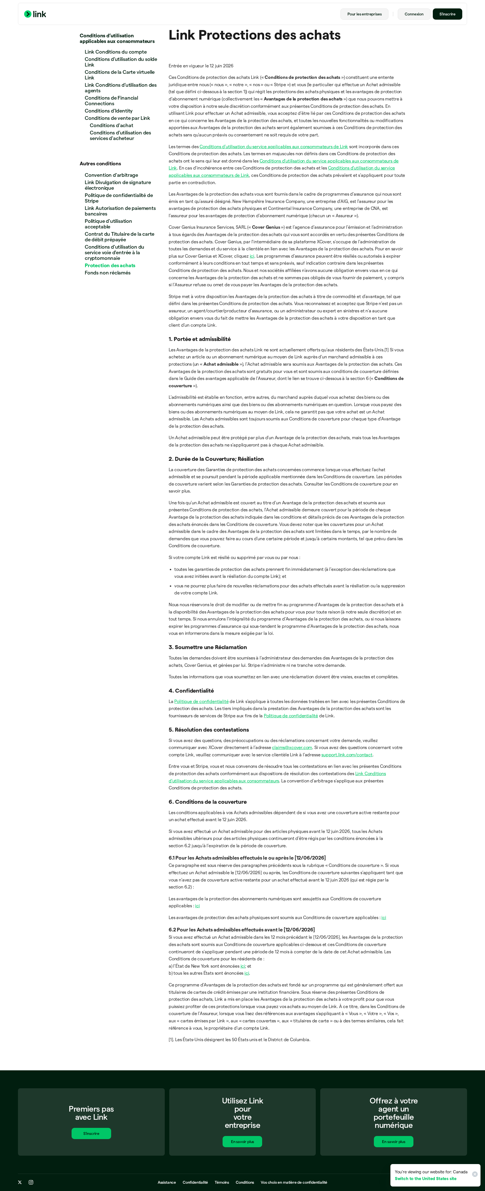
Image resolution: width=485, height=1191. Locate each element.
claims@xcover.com (292, 747)
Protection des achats (110, 265)
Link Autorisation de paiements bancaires (120, 210)
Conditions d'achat (111, 125)
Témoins (222, 1182)
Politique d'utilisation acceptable (108, 223)
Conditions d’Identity (108, 110)
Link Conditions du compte (116, 51)
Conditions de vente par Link (117, 118)
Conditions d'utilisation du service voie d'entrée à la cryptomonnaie (114, 252)
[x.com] (20, 1182)
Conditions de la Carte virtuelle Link (120, 74)
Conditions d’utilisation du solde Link (121, 61)
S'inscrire (448, 14)
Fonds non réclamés (108, 272)
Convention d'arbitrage (111, 175)
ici (252, 256)
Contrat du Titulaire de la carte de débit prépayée (119, 236)
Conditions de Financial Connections (111, 100)
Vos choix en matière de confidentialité (294, 1182)
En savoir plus (242, 1141)
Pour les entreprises (364, 14)
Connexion (414, 14)
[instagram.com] (31, 1182)
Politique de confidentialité (201, 701)
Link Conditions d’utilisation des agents (121, 87)
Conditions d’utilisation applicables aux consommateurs (117, 38)
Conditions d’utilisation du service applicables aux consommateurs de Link (274, 146)
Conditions (245, 1182)
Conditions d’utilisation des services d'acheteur (120, 135)
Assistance (167, 1182)
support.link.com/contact (346, 754)
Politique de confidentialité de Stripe (119, 198)
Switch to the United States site (426, 1178)
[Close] (474, 1175)
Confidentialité (195, 1182)
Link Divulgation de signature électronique (118, 185)
